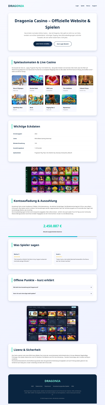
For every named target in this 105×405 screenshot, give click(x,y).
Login (77, 6)
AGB (32, 386)
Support (94, 6)
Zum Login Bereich (63, 44)
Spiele (82, 6)
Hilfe (72, 386)
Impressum (48, 386)
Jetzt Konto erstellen (42, 44)
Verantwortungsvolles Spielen (61, 386)
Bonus (88, 6)
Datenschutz (39, 386)
